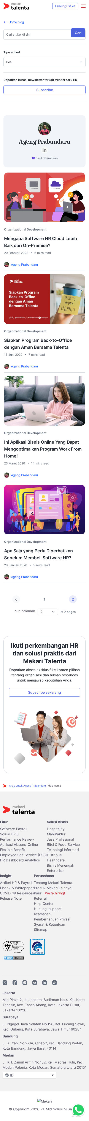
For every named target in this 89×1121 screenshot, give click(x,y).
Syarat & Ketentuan (49, 924)
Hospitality (56, 829)
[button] (44, 62)
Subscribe (44, 90)
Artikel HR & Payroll (16, 883)
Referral (40, 898)
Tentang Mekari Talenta (53, 883)
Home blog (16, 22)
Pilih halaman (24, 611)
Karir (49, 893)
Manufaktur (56, 834)
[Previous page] (16, 599)
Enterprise (55, 870)
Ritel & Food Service (63, 844)
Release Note (11, 898)
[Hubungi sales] (77, 1110)
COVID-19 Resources (17, 893)
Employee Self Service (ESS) (23, 855)
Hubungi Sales (65, 6)
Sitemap (40, 929)
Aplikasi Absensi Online (19, 844)
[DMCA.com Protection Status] (13, 957)
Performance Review (17, 839)
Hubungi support (48, 909)
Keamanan (42, 914)
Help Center (44, 903)
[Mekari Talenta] (16, 6)
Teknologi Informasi (63, 850)
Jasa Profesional (60, 839)
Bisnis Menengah (60, 865)
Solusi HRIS (9, 834)
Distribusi (54, 855)
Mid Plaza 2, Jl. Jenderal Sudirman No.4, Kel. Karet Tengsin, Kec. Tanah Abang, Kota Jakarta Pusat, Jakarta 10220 (44, 1005)
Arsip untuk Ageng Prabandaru (27, 785)
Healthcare (56, 860)
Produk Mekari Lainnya (52, 888)
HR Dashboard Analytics (20, 860)
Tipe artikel (11, 52)
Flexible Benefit (12, 850)
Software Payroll (13, 829)
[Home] (5, 786)
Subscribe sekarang (44, 692)
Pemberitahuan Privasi (52, 919)
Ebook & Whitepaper (17, 888)
